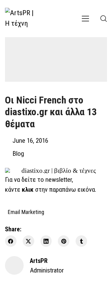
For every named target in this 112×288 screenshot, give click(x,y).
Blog (18, 153)
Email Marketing (26, 211)
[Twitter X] (28, 241)
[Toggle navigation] (85, 18)
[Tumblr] (81, 241)
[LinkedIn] (46, 241)
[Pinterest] (63, 241)
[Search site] (103, 18)
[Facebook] (10, 241)
